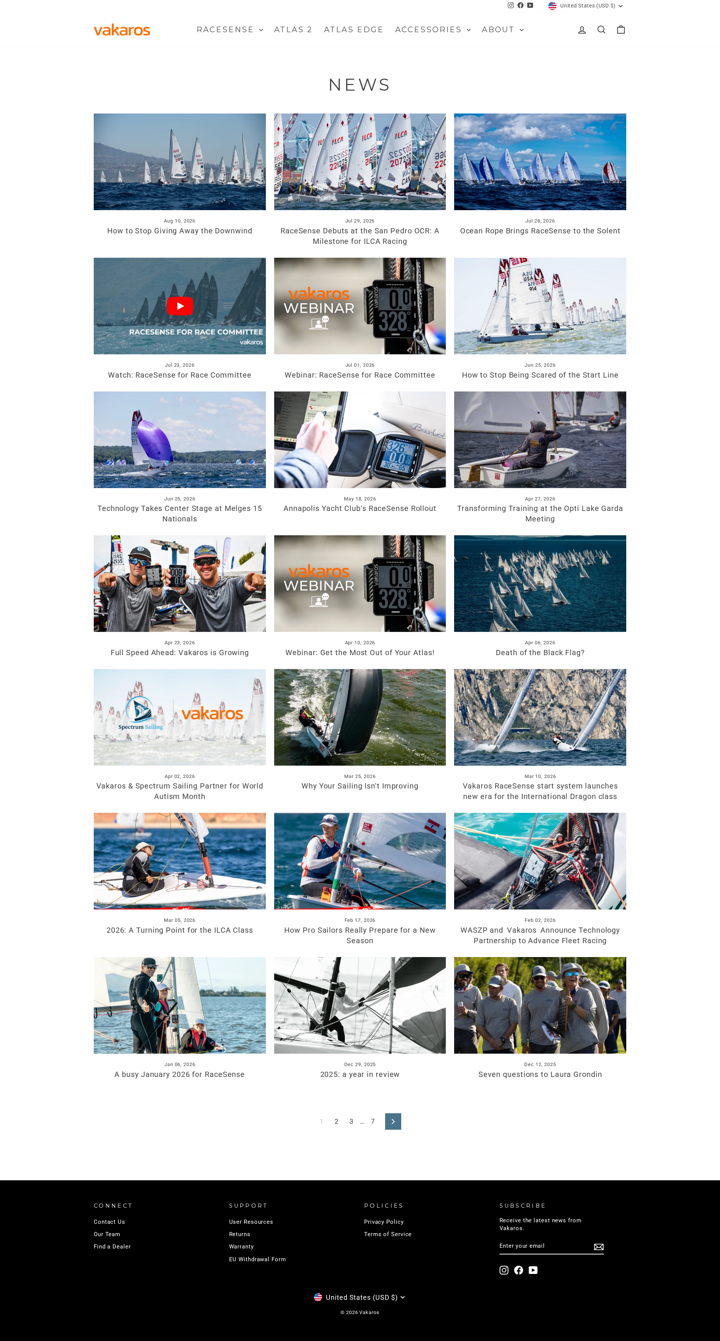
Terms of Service (388, 1234)
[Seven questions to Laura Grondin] (540, 1005)
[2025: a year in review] (360, 1005)
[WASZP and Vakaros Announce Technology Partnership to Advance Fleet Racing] (540, 861)
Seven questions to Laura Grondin (540, 1074)
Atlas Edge (354, 29)
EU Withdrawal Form (257, 1259)
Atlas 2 (293, 29)
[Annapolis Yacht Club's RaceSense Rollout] (360, 439)
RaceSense (226, 29)
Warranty (241, 1246)
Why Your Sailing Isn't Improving (360, 785)
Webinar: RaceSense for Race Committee (360, 374)
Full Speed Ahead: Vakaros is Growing (180, 652)
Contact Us (109, 1222)
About (500, 29)
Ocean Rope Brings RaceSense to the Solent (540, 230)
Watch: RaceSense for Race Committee (180, 374)
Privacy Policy (384, 1222)
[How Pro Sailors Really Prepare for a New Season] (360, 861)
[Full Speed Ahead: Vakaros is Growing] (180, 583)
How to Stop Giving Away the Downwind (179, 230)
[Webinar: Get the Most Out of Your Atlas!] (360, 583)
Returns (239, 1234)
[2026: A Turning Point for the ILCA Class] (180, 861)
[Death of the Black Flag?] (540, 583)
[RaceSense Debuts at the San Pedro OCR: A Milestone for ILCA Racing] (360, 161)
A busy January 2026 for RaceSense (179, 1074)
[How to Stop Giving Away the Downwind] (180, 161)
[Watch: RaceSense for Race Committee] (180, 306)
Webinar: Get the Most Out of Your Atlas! (359, 652)
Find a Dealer (112, 1246)
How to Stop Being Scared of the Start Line (540, 374)
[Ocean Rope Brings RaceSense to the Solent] (540, 161)
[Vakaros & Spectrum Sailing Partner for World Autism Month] (180, 717)
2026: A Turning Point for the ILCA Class (179, 930)
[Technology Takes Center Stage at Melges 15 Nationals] (180, 439)
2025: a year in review (360, 1074)
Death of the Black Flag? (540, 652)
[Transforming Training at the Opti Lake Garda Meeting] (540, 439)
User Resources (251, 1222)
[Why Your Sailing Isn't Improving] (360, 717)
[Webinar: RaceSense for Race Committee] (360, 306)
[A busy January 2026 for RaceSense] (180, 1005)
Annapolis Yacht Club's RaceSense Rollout (360, 508)
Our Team (107, 1234)
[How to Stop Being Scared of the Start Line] (540, 306)
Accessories (430, 29)
